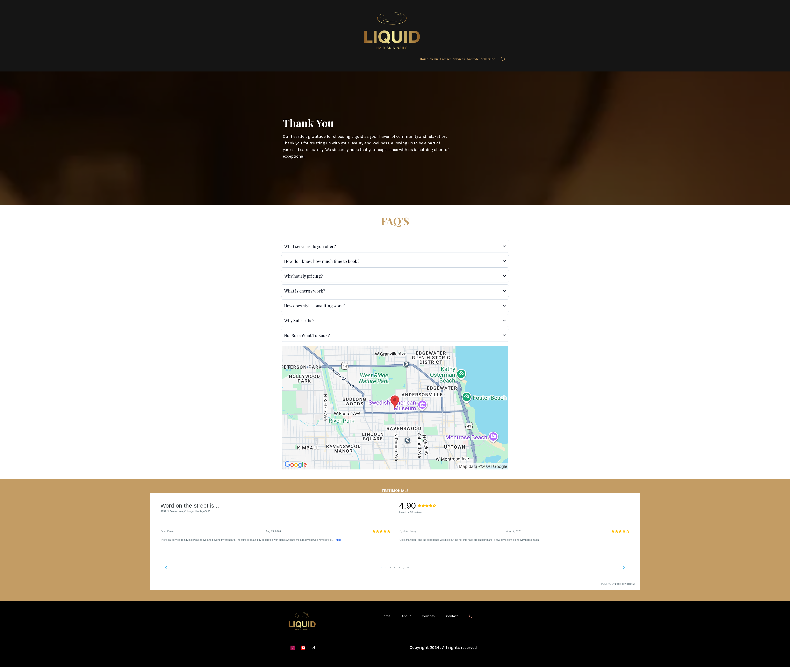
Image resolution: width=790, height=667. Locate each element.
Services (459, 59)
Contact (445, 59)
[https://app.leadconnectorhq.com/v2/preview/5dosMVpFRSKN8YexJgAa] (327, 621)
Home (424, 59)
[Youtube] (303, 647)
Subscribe (488, 59)
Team (434, 59)
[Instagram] (292, 647)
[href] (395, 407)
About (406, 616)
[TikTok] (314, 647)
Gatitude (473, 59)
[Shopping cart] (503, 59)
